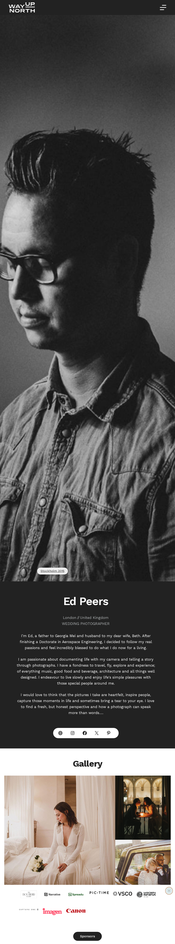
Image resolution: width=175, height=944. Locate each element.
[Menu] (163, 7)
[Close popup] (169, 891)
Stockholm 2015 (52, 571)
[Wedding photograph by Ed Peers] (59, 840)
